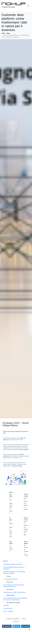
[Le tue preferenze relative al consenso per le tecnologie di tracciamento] (29, 629)
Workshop (16, 621)
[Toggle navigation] (28, 5)
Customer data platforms (12, 618)
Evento (24, 618)
